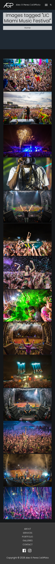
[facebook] (24, 550)
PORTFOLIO (27, 536)
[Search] (51, 5)
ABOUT (27, 528)
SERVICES (27, 532)
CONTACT (28, 544)
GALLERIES (28, 540)
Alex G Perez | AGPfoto (28, 4)
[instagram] (30, 550)
